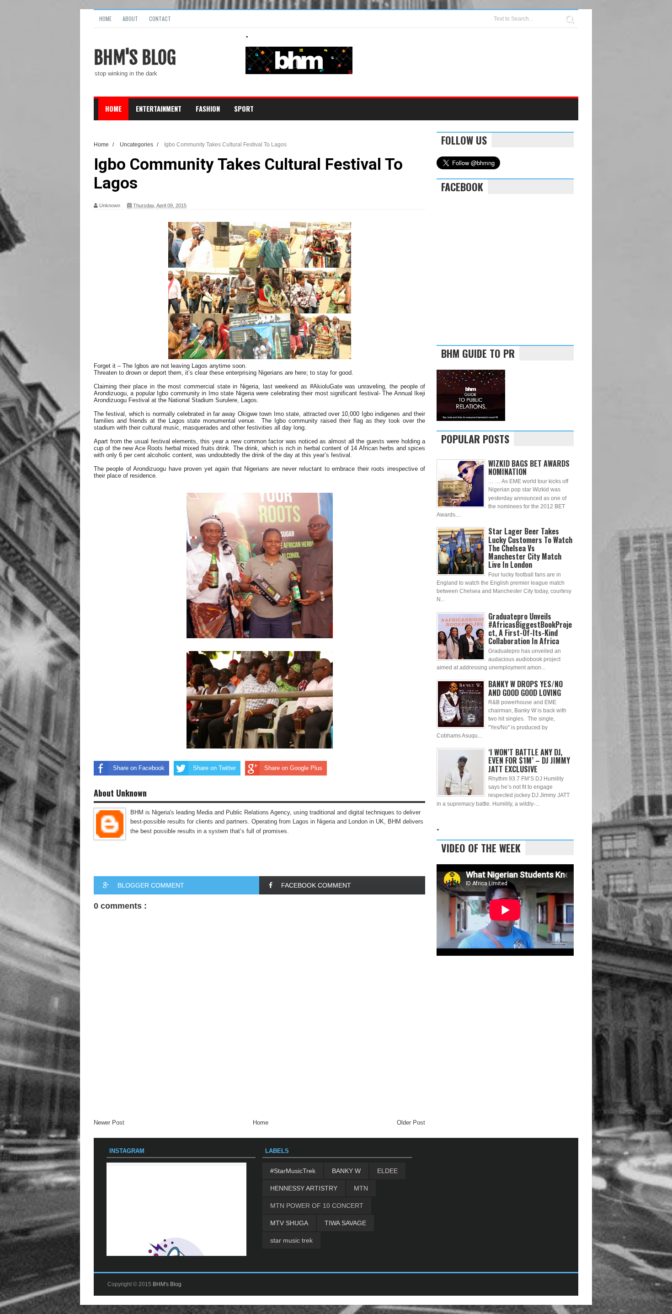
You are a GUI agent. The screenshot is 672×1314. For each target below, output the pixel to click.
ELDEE (387, 1170)
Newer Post (109, 1122)
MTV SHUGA (289, 1223)
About (130, 18)
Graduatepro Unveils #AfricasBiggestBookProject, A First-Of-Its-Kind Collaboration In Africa (530, 629)
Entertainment (158, 108)
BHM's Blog (135, 57)
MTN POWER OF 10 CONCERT (316, 1205)
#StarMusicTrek (292, 1170)
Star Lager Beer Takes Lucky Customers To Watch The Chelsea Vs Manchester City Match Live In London (530, 548)
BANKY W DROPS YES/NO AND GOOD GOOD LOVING (525, 688)
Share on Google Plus (293, 768)
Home (105, 18)
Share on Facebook (139, 768)
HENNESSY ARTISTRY (303, 1188)
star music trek (291, 1240)
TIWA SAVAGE (345, 1223)
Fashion (208, 108)
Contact (160, 18)
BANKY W (346, 1170)
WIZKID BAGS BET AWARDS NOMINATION (529, 467)
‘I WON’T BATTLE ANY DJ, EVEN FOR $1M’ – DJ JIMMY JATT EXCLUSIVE (529, 760)
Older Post (411, 1122)
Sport (244, 108)
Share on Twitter (214, 768)
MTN (361, 1188)
